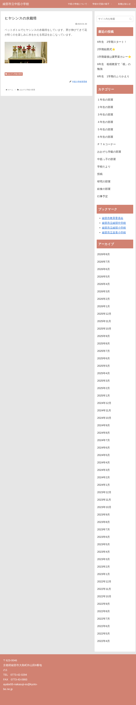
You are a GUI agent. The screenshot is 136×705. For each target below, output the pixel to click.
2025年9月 (103, 336)
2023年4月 (103, 551)
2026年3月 (103, 291)
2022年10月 (104, 596)
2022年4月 (103, 641)
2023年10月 (104, 507)
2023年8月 (103, 522)
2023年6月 (103, 536)
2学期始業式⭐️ (106, 49)
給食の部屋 (103, 188)
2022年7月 (103, 618)
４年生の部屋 (105, 121)
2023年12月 (104, 492)
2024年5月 (103, 455)
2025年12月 (104, 313)
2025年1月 (103, 395)
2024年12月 (104, 403)
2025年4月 (103, 373)
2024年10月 (104, 417)
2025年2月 (103, 388)
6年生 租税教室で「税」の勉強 (114, 66)
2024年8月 (103, 432)
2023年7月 (103, 529)
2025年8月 (103, 343)
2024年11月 (104, 410)
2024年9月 (103, 425)
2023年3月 (103, 559)
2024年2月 (103, 477)
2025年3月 (103, 380)
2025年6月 (103, 358)
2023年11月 (104, 499)
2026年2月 (103, 298)
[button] (130, 18)
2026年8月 (103, 254)
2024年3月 (103, 469)
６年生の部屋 (105, 136)
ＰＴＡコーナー (106, 144)
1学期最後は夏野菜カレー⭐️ (114, 56)
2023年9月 (103, 514)
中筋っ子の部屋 (106, 159)
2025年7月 (103, 350)
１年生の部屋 (105, 99)
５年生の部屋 (105, 129)
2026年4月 (103, 284)
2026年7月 (103, 261)
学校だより (103, 166)
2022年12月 (104, 581)
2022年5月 (103, 633)
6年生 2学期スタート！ (112, 41)
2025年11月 (104, 321)
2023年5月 (103, 544)
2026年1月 (103, 306)
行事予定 (102, 196)
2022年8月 (103, 611)
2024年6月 (103, 447)
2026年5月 (103, 276)
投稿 (100, 174)
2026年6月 (103, 269)
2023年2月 (103, 566)
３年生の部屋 (105, 114)
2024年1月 (103, 484)
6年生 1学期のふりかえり (113, 76)
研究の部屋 (103, 181)
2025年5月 (103, 365)
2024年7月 (103, 440)
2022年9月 (103, 603)
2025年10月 (104, 328)
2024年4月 (103, 462)
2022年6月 (103, 626)
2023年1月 (103, 574)
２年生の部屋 (105, 107)
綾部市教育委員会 (112, 218)
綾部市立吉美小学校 (114, 232)
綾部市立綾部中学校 (114, 222)
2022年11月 (104, 588)
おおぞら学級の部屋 (15, 74)
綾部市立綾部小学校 (114, 227)
